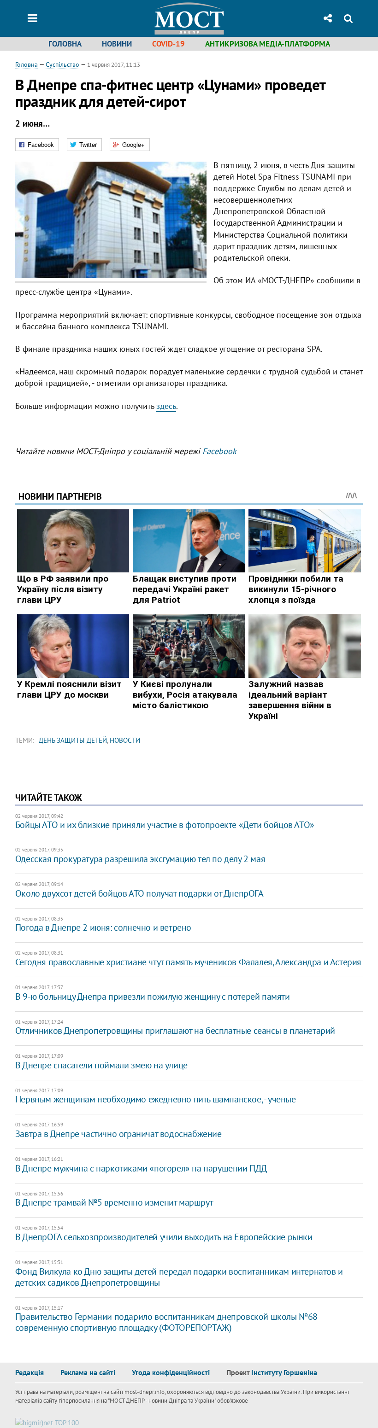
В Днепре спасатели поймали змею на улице (101, 1065)
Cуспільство (62, 64)
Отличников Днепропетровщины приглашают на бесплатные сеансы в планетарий (175, 1031)
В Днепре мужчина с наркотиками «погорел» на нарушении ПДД (141, 1168)
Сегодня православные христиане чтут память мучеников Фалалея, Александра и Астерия (188, 962)
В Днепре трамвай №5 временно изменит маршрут (114, 1202)
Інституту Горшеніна (284, 1372)
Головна (65, 44)
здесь (166, 406)
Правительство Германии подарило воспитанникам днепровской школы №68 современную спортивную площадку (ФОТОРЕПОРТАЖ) (166, 1322)
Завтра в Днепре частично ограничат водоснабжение (118, 1134)
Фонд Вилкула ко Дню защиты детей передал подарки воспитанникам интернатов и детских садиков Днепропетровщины (179, 1276)
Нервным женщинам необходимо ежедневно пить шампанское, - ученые (155, 1099)
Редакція (29, 1372)
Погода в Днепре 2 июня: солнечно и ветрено (103, 927)
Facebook (219, 451)
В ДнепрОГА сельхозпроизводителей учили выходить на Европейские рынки (164, 1237)
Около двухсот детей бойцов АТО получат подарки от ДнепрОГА (139, 893)
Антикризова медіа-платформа (267, 44)
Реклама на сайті (87, 1372)
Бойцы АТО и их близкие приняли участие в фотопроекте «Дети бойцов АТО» (164, 825)
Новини (117, 44)
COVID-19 (168, 44)
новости (125, 740)
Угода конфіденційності (171, 1372)
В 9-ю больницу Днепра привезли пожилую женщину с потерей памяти (152, 997)
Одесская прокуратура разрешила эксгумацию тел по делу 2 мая (140, 859)
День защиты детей (73, 740)
